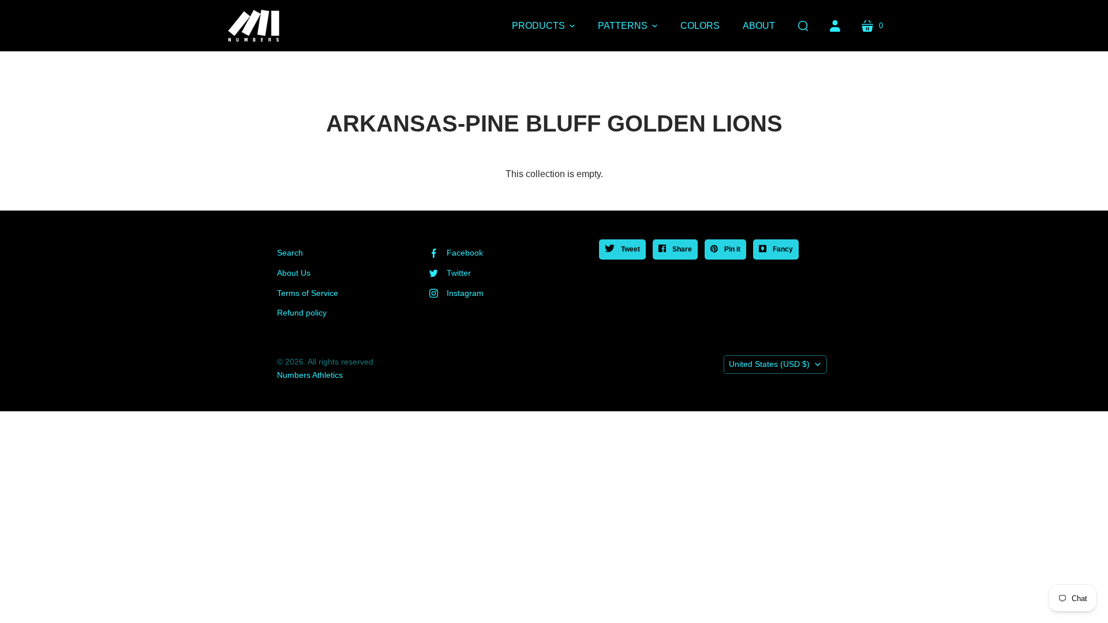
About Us (293, 272)
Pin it (731, 249)
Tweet (629, 249)
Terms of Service (307, 293)
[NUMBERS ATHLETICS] (254, 25)
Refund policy (302, 312)
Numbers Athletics (310, 375)
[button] (543, 26)
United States (769, 364)
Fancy (782, 249)
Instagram (465, 293)
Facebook (465, 252)
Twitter (459, 272)
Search (290, 252)
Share (681, 249)
